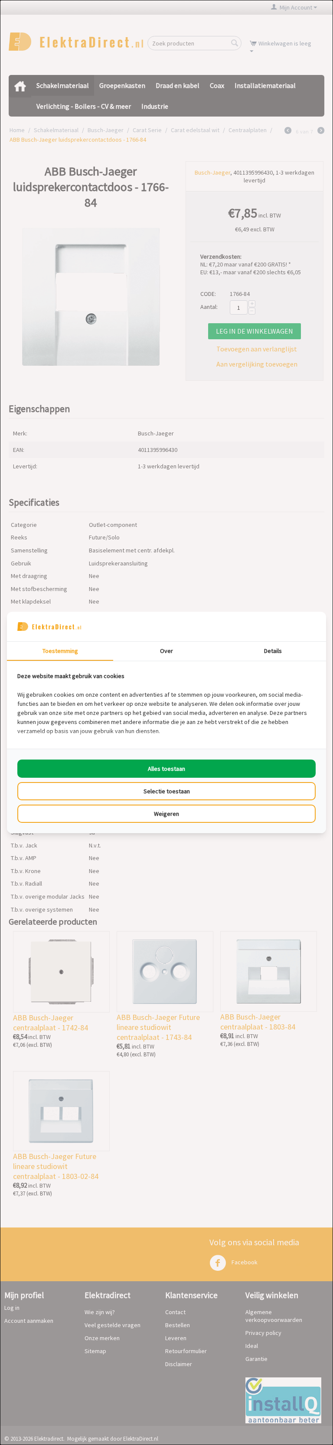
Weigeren (166, 814)
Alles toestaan (166, 769)
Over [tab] (166, 651)
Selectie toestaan (167, 791)
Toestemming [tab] (60, 651)
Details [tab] (273, 651)
